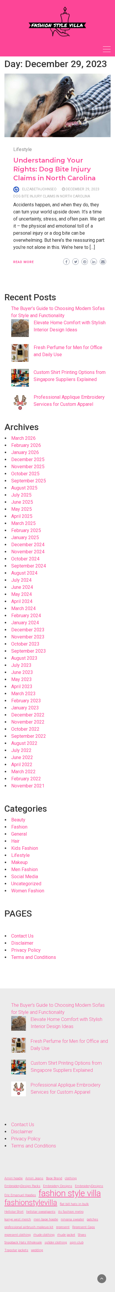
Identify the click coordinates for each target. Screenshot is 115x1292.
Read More (23, 262)
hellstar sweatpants (40, 1212)
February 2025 (26, 530)
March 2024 (23, 608)
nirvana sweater (72, 1219)
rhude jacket (66, 1235)
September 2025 (28, 481)
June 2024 (22, 587)
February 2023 (26, 700)
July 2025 (21, 495)
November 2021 (28, 786)
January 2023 (25, 708)
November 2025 (28, 466)
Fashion (19, 827)
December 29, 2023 (82, 189)
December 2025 (28, 459)
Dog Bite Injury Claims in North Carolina (51, 196)
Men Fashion (24, 869)
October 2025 (25, 473)
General (19, 834)
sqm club (76, 1242)
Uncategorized (26, 883)
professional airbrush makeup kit (28, 1227)
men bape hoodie (46, 1219)
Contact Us (22, 936)
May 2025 (21, 509)
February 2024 (26, 615)
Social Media (24, 876)
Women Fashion (27, 891)
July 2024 (21, 580)
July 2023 (21, 665)
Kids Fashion (24, 848)
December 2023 (28, 630)
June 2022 (22, 757)
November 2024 (28, 552)
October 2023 (25, 644)
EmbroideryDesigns (89, 1186)
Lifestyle (22, 149)
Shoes (82, 1235)
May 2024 (21, 594)
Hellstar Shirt (14, 1212)
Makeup (19, 862)
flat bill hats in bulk (74, 1204)
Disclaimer (22, 943)
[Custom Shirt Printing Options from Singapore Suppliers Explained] (20, 378)
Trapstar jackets (16, 1250)
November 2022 (28, 722)
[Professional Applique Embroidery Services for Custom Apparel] (20, 402)
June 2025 (22, 502)
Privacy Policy (26, 950)
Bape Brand (54, 1178)
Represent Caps (83, 1227)
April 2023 (21, 686)
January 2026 (25, 452)
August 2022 (24, 743)
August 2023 (24, 658)
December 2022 (28, 715)
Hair (15, 841)
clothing (71, 1178)
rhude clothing (44, 1235)
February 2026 (26, 445)
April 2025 (21, 516)
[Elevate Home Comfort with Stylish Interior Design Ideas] (20, 328)
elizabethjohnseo (39, 189)
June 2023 (22, 672)
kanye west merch (17, 1219)
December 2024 (28, 544)
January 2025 (25, 537)
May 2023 (21, 679)
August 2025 (24, 488)
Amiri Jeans (34, 1178)
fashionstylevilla (30, 1202)
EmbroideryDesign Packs (22, 1186)
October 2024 (25, 559)
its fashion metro (70, 1212)
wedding (37, 1250)
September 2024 (28, 566)
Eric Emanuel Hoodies (20, 1195)
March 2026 (23, 438)
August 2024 (24, 573)
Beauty (18, 820)
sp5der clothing (56, 1242)
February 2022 (26, 779)
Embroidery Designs (57, 1186)
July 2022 (21, 750)
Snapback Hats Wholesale (23, 1242)
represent (63, 1227)
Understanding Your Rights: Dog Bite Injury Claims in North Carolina (54, 169)
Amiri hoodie (13, 1178)
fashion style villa (70, 1193)
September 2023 (28, 651)
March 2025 (23, 523)
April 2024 (21, 601)
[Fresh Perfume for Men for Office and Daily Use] (20, 353)
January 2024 (25, 622)
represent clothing (17, 1235)
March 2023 (23, 693)
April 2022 (21, 764)
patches (92, 1219)
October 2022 (25, 729)
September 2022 (28, 736)
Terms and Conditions (33, 957)
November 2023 (28, 637)
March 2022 (23, 771)
